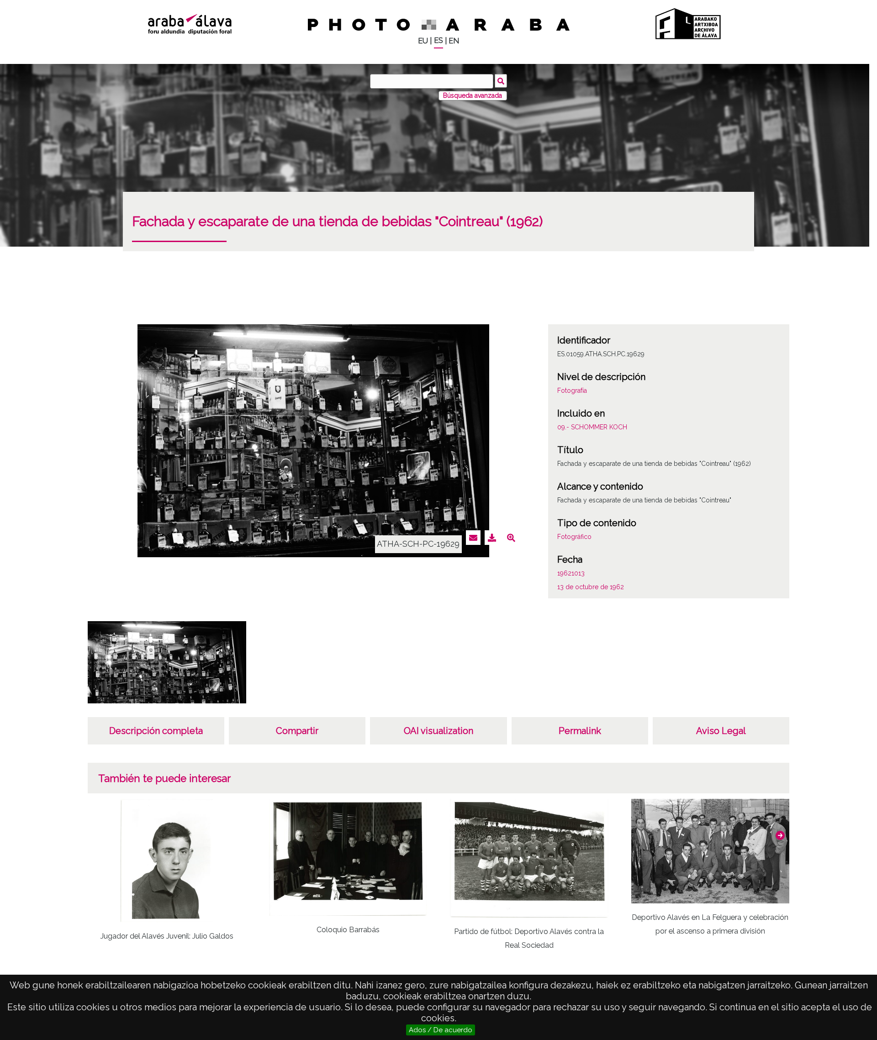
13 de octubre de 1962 (590, 587)
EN (454, 41)
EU (423, 41)
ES (438, 40)
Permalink (580, 730)
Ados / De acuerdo (440, 1030)
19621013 (571, 573)
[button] (780, 835)
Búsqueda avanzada (472, 95)
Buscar (501, 81)
